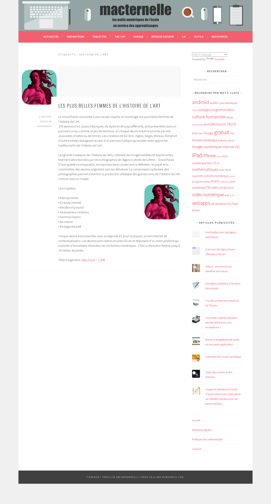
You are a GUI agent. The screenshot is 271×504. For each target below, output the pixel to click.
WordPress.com (173, 477)
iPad (197, 155)
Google (208, 133)
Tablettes (99, 36)
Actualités (51, 36)
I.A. (184, 36)
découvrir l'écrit (223, 124)
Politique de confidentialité (207, 439)
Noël (228, 170)
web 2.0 (228, 195)
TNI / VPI (120, 36)
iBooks (231, 140)
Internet (228, 147)
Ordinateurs (75, 36)
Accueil (196, 420)
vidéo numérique (208, 194)
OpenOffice (198, 176)
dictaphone (197, 124)
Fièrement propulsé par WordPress (111, 477)
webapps (201, 203)
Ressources (220, 36)
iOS (237, 147)
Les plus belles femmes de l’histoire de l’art (109, 105)
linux (218, 156)
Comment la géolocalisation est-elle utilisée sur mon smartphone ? (221, 322)
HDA (232, 133)
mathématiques (205, 169)
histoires (222, 140)
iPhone (209, 155)
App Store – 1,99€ (93, 260)
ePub (195, 133)
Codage (138, 36)
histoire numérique (204, 140)
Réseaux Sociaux (163, 36)
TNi (208, 187)
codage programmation (216, 109)
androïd (200, 102)
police (231, 176)
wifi (212, 204)
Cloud (194, 110)
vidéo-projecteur (222, 187)
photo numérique (217, 176)
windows (220, 204)
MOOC (222, 169)
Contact (196, 449)
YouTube (232, 204)
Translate (219, 59)
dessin (229, 117)
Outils (199, 36)
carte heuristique (227, 103)
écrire (196, 210)
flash (201, 133)
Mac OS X (213, 163)
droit (206, 124)
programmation (201, 181)
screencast (225, 181)
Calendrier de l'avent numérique (223, 356)
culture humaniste (208, 116)
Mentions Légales (201, 430)
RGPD (215, 181)
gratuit (221, 132)
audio (213, 102)
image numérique (207, 146)
